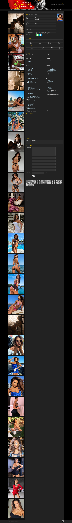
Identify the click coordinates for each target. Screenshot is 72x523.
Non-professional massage (52, 70)
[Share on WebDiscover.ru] (48, 183)
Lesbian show (30, 74)
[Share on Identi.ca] (48, 181)
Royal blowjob (30, 87)
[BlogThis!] (35, 181)
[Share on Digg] (42, 181)
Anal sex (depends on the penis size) (34, 68)
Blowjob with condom (31, 86)
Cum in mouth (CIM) (31, 103)
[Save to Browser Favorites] (52, 183)
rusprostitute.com (61, 4)
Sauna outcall (50, 88)
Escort (49, 80)
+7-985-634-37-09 (38, 33)
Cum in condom (31, 105)
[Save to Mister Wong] (57, 181)
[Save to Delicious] (39, 181)
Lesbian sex (30, 70)
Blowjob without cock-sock (32, 83)
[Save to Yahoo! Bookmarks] (37, 181)
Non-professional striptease (52, 77)
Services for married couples (33, 96)
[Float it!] (59, 183)
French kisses (30, 93)
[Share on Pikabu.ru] (29, 183)
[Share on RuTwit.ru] (37, 183)
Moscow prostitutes (19, 11)
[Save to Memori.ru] (54, 181)
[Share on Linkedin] (52, 181)
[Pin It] (31, 183)
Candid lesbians (30, 77)
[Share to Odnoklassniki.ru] (31, 185)
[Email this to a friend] (50, 183)
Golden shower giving (31, 108)
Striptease (49, 74)
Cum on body (30, 104)
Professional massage (51, 69)
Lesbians (29, 73)
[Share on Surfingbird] (42, 183)
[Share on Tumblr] (46, 183)
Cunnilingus (30, 81)
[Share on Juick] (50, 181)
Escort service (50, 81)
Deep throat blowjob (31, 88)
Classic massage (50, 68)
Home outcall (50, 87)
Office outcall (50, 86)
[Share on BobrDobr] (61, 183)
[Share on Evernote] (44, 181)
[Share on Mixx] (59, 181)
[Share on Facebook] (27, 181)
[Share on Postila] (33, 183)
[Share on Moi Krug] (61, 181)
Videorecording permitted (52, 92)
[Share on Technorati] (44, 183)
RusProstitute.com (16, 521)
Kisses (29, 92)
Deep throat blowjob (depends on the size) (35, 89)
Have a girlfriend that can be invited (34, 97)
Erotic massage (50, 71)
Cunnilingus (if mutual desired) (33, 82)
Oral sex (29, 61)
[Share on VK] (33, 185)
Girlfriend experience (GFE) (52, 83)
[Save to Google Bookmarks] (54, 183)
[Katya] (16, 33)
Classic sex (30, 60)
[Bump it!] (57, 183)
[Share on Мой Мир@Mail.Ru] (29, 185)
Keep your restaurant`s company (53, 82)
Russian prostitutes (11, 11)
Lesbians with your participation (33, 78)
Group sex (30, 69)
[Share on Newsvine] (27, 183)
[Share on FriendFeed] (46, 181)
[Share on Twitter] (29, 181)
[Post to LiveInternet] (27, 185)
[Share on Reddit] (35, 183)
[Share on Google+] (31, 181)
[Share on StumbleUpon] (39, 183)
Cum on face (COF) (31, 100)
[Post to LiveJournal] (33, 181)
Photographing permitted (52, 91)
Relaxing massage (51, 60)
